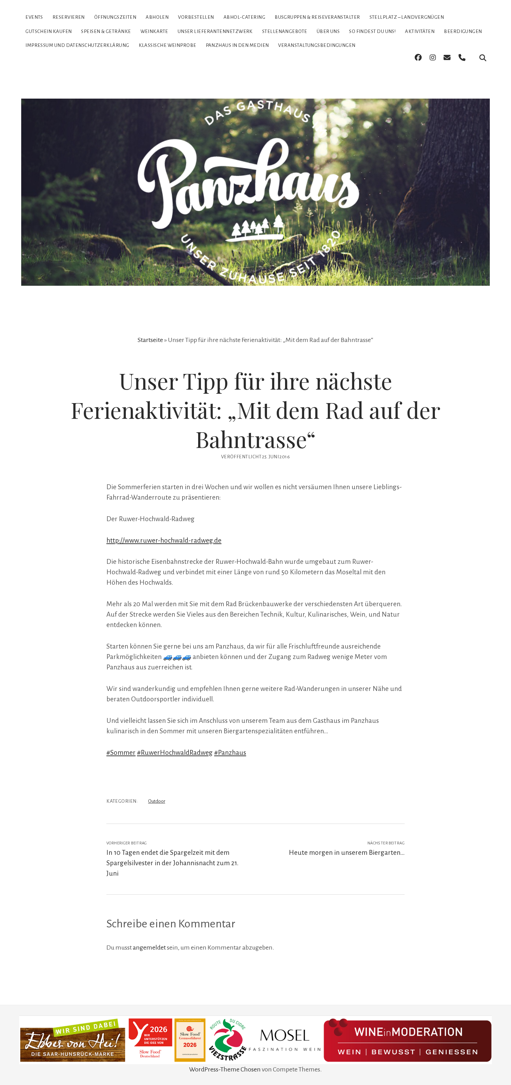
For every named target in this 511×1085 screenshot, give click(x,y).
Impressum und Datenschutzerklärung (77, 45)
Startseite (150, 339)
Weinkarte (154, 31)
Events (34, 17)
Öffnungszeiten (115, 17)
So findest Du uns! (372, 31)
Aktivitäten (420, 31)
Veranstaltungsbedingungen (316, 45)
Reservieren (68, 17)
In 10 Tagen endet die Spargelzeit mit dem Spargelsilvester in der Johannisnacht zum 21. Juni (172, 863)
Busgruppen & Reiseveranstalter (317, 17)
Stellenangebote (284, 31)
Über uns (328, 31)
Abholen (157, 17)
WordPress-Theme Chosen (225, 1069)
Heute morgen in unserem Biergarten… (347, 852)
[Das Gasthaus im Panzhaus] (255, 273)
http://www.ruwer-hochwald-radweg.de (163, 540)
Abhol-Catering (244, 17)
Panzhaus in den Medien (237, 45)
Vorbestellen (196, 17)
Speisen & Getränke (106, 31)
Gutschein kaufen (48, 31)
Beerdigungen (463, 31)
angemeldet (149, 947)
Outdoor (156, 801)
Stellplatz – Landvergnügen (407, 17)
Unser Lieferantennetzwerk (215, 31)
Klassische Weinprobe (167, 45)
